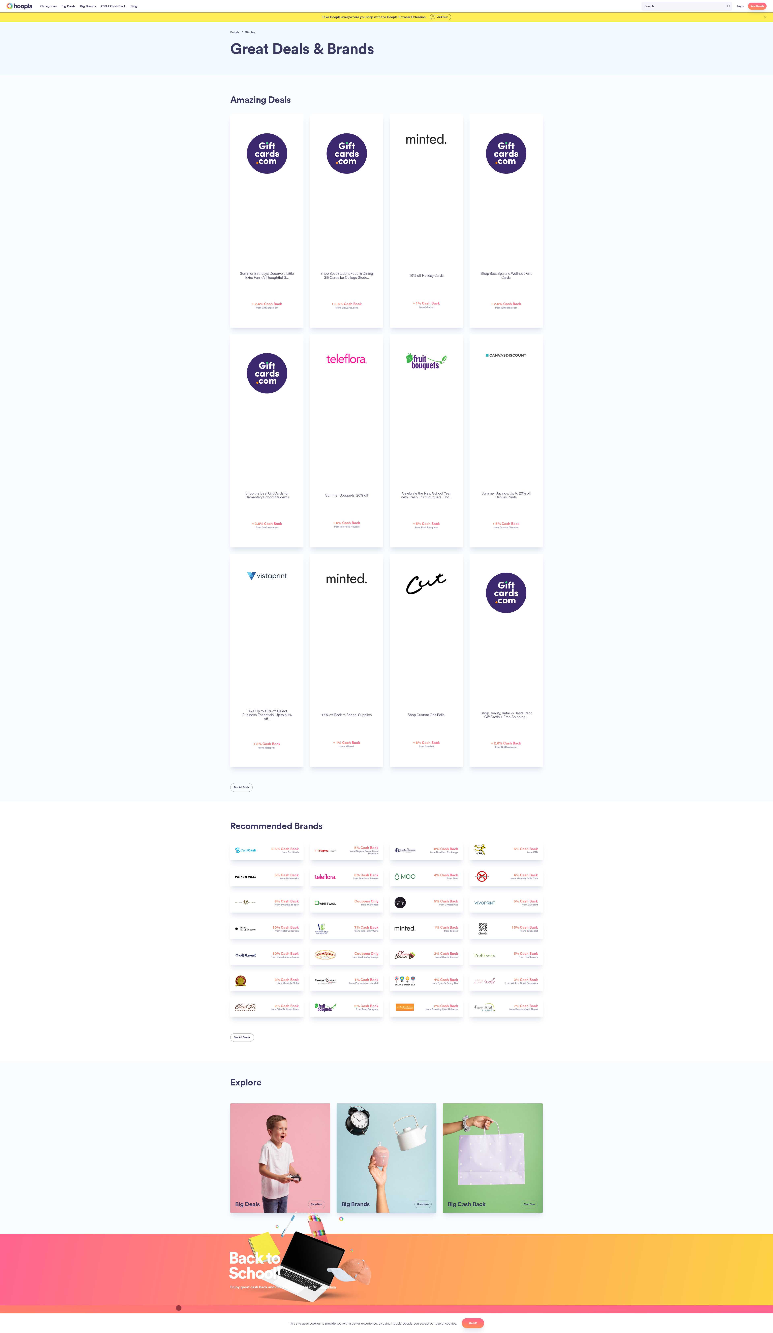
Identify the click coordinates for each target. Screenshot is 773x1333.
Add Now (442, 17)
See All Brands (242, 1037)
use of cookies (446, 1323)
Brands (234, 32)
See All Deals (241, 787)
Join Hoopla (757, 6)
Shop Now (327, 1286)
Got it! (473, 1323)
